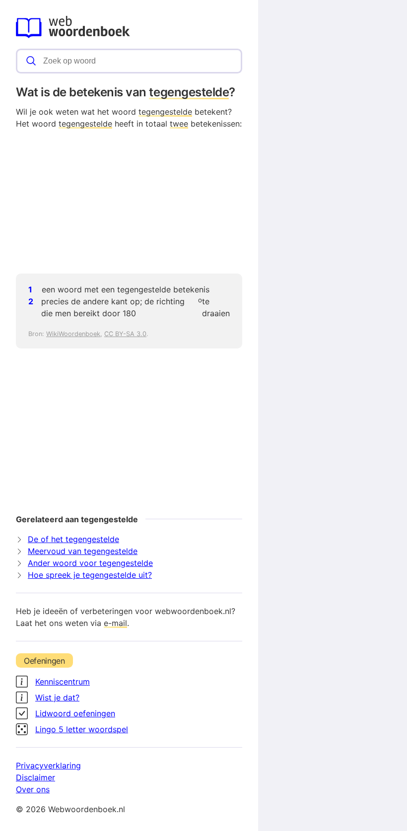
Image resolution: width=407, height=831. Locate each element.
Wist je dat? (57, 697)
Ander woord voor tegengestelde (90, 563)
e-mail (115, 623)
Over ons (33, 789)
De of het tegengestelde (73, 539)
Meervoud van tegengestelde (82, 551)
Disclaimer (35, 777)
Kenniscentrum (62, 682)
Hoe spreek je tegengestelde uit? (90, 575)
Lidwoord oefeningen (75, 713)
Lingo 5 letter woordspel (81, 729)
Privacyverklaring (48, 765)
